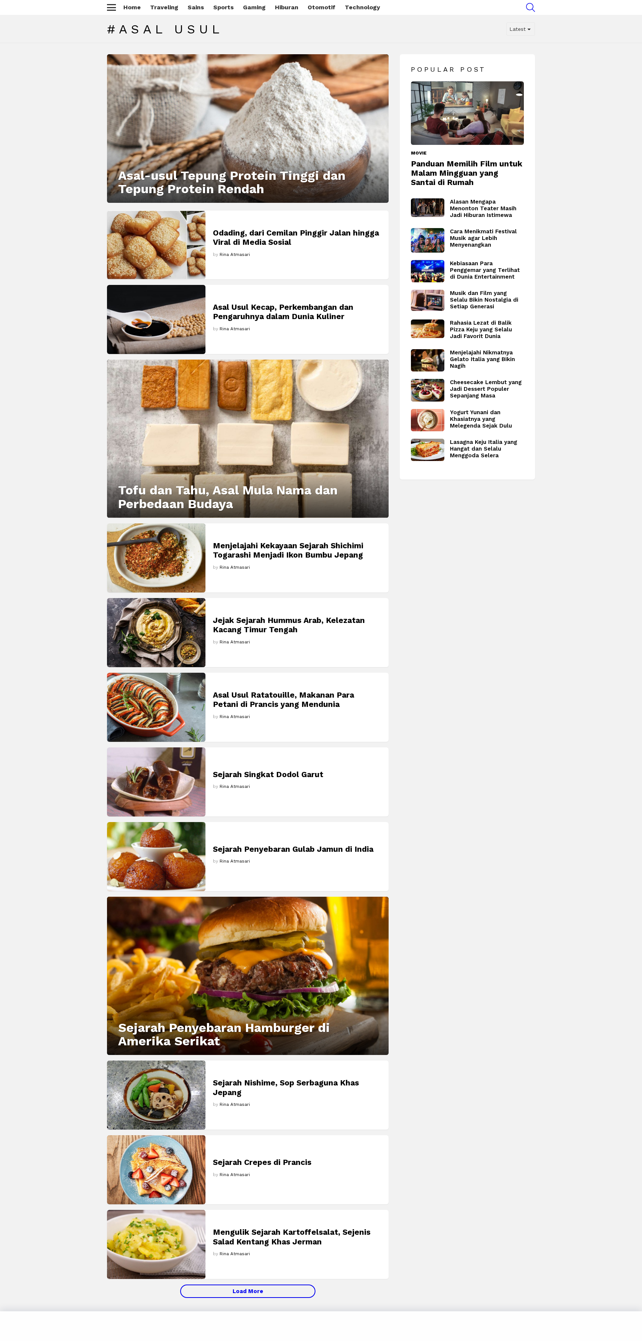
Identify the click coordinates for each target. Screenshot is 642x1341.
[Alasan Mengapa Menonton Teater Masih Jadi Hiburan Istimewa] (427, 207)
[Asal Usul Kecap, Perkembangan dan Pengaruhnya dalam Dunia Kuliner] (156, 319)
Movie (419, 153)
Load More (248, 1291)
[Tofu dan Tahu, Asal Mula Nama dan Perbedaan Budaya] (248, 439)
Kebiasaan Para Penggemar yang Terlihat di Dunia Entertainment (485, 270)
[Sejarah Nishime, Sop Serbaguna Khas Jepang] (156, 1095)
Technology (362, 7)
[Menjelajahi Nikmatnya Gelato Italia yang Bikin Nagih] (427, 360)
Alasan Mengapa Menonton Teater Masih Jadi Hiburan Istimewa (483, 208)
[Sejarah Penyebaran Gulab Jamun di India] (156, 856)
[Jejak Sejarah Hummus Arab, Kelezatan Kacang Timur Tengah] (156, 632)
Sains (196, 7)
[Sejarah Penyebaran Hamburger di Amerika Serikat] (248, 976)
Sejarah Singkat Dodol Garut (268, 774)
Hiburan (286, 7)
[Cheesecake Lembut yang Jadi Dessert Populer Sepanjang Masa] (427, 390)
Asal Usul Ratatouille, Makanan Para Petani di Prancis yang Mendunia (283, 699)
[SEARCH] (530, 7)
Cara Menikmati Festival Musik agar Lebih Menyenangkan (483, 238)
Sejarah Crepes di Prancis (262, 1162)
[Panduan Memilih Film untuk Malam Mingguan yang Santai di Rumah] (467, 113)
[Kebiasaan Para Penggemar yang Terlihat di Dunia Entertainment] (427, 271)
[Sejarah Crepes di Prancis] (156, 1169)
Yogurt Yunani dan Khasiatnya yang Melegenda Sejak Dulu (481, 419)
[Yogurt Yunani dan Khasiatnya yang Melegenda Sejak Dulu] (427, 420)
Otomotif (321, 7)
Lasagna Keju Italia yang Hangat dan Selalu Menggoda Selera (483, 449)
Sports (223, 7)
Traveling (164, 7)
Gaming (254, 7)
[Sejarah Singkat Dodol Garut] (156, 781)
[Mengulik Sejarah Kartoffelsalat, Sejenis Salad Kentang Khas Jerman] (156, 1244)
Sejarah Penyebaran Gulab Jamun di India (293, 849)
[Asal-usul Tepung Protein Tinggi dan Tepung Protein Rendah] (248, 128)
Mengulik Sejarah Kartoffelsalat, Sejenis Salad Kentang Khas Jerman (291, 1236)
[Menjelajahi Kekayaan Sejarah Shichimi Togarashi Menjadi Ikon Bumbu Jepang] (156, 557)
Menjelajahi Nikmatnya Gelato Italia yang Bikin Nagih (482, 359)
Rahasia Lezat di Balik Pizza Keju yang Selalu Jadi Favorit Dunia (481, 329)
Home (132, 7)
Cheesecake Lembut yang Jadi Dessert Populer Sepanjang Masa (486, 389)
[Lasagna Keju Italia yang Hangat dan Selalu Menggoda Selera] (427, 450)
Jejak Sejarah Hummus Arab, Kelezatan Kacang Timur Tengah (289, 625)
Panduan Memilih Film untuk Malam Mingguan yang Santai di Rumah (466, 173)
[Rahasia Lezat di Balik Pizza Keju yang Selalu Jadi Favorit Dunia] (427, 328)
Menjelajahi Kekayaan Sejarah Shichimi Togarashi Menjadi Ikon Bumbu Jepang (288, 550)
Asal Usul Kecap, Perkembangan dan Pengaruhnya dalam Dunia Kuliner (283, 311)
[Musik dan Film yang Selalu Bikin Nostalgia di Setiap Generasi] (427, 300)
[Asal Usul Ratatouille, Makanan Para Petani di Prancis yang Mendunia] (156, 707)
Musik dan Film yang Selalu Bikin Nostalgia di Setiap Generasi (484, 300)
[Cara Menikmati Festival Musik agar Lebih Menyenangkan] (427, 240)
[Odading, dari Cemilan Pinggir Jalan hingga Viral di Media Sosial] (156, 245)
